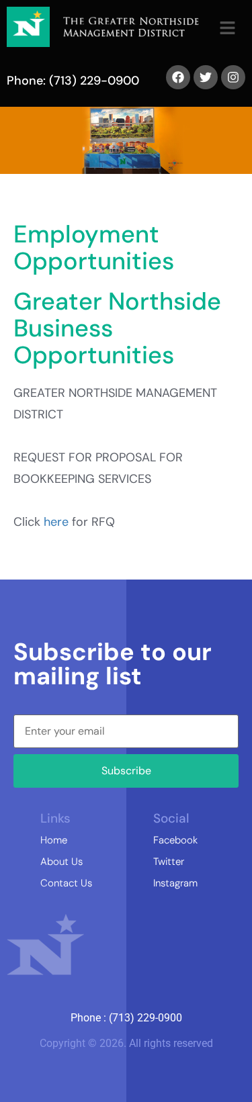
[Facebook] (178, 77)
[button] (226, 29)
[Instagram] (233, 77)
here (56, 522)
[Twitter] (206, 77)
